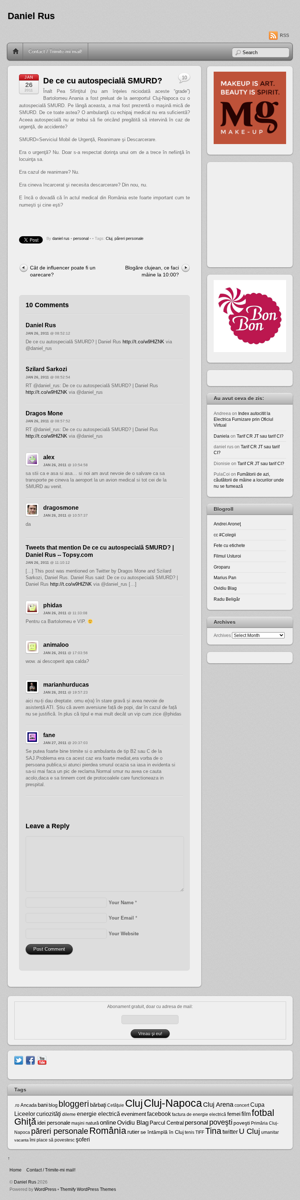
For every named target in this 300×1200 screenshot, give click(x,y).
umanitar (270, 1132)
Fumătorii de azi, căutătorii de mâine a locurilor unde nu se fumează (249, 480)
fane (49, 735)
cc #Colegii (225, 534)
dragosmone (61, 508)
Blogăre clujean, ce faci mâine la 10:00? (152, 271)
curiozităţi (48, 1114)
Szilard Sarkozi (46, 369)
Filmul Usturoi (227, 556)
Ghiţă (25, 1121)
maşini (78, 1123)
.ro (16, 1105)
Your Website (124, 933)
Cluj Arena (218, 1104)
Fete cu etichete (229, 545)
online (108, 1122)
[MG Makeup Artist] (250, 142)
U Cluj (249, 1131)
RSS (284, 35)
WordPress (45, 1189)
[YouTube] (42, 1059)
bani (43, 1105)
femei (233, 1114)
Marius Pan (225, 577)
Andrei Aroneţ (227, 523)
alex (49, 457)
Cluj (109, 238)
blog (53, 1105)
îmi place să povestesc (52, 1140)
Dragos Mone (44, 413)
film (246, 1114)
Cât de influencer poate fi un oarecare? (62, 271)
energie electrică (98, 1114)
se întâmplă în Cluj (162, 1132)
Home (15, 51)
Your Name (121, 902)
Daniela (221, 436)
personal (81, 238)
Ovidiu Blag (225, 588)
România (107, 1130)
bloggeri (74, 1104)
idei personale (53, 1123)
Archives (222, 635)
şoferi (83, 1139)
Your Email (121, 918)
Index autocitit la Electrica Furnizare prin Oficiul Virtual (243, 419)
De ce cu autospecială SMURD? (102, 80)
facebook (159, 1114)
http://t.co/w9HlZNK (143, 341)
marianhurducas (66, 685)
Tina (213, 1131)
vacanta (21, 1140)
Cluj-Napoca (173, 1103)
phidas (52, 605)
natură (92, 1123)
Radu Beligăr (227, 599)
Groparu (222, 567)
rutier (133, 1132)
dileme (69, 1114)
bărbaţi (98, 1105)
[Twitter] (18, 1059)
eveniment (133, 1114)
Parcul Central (167, 1123)
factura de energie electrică (199, 1114)
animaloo (56, 645)
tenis (189, 1132)
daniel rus (61, 238)
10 (184, 77)
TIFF (199, 1132)
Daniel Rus (31, 16)
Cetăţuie (115, 1105)
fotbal (263, 1112)
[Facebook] (30, 1059)
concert (242, 1105)
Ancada (28, 1105)
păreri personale (129, 238)
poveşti (220, 1122)
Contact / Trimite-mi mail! (55, 51)
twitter (230, 1131)
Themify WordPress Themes (88, 1189)
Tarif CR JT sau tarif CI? (260, 436)
